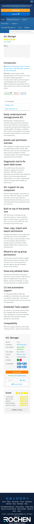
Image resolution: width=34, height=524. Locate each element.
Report (16, 93)
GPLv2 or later (21, 354)
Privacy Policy (20, 507)
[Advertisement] (17, 432)
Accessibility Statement (7, 507)
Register (27, 27)
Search (25, 19)
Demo (12, 380)
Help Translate (21, 509)
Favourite (7, 93)
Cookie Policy (29, 507)
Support (23, 380)
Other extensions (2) (11, 109)
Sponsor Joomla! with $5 (8, 509)
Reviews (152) (9, 105)
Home (3, 19)
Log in (20, 27)
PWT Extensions (22, 344)
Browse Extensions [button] (13, 19)
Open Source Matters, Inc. (18, 514)
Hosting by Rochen (17, 523)
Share (23, 93)
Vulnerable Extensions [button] (8, 27)
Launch (15, 14)
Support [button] (14, 23)
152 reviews (7, 42)
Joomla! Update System (19, 375)
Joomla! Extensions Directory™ (17, 5)
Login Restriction (19, 68)
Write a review (17, 410)
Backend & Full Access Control (14, 66)
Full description (9, 101)
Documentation (17, 384)
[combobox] (21, 31)
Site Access (12, 70)
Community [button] (4, 23)
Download (15, 10)
